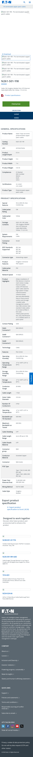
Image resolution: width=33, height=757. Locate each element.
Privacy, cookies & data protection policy (16, 742)
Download (7, 54)
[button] (16, 104)
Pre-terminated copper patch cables (14, 7)
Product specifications (12, 95)
